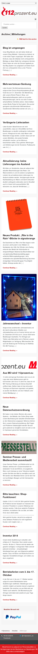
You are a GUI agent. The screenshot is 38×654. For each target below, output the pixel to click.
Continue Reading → (10, 75)
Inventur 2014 (10, 535)
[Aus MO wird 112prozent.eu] (19, 363)
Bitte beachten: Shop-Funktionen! (15, 495)
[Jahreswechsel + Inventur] (19, 297)
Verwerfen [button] (28, 651)
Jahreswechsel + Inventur (17, 323)
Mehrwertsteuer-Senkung (17, 84)
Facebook (7, 638)
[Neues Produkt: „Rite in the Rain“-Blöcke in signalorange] (19, 214)
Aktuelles (15, 631)
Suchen (4, 27)
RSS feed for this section (28, 39)
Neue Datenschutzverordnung (16, 408)
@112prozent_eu (27, 636)
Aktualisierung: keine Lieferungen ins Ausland (16, 162)
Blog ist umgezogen (14, 47)
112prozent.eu (5, 631)
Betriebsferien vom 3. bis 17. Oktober (18, 573)
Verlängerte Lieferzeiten (16, 122)
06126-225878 (8, 636)
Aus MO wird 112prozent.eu (18, 372)
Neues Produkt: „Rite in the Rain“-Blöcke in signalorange (19, 237)
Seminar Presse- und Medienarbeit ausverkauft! (17, 458)
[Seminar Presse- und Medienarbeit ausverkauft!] (19, 447)
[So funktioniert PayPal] (13, 618)
